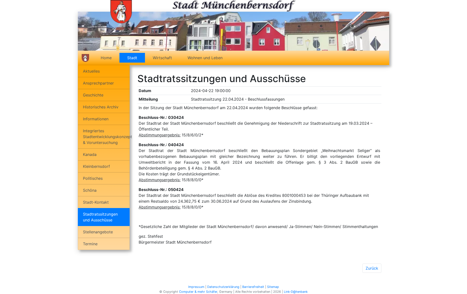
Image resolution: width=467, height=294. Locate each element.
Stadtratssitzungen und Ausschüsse (100, 217)
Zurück (372, 268)
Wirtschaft (162, 57)
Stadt (136, 57)
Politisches (93, 178)
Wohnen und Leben (205, 57)
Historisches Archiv (100, 106)
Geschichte (93, 95)
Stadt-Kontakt (96, 202)
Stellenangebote (98, 231)
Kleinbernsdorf (96, 166)
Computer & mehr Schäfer (198, 292)
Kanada (90, 154)
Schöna (90, 190)
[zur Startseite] (121, 11)
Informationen (95, 118)
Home (106, 57)
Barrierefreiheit (253, 287)
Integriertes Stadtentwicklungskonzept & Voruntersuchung (106, 136)
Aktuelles (91, 71)
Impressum (196, 287)
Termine (90, 243)
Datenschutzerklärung (223, 287)
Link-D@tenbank (296, 292)
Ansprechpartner (98, 83)
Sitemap (273, 287)
